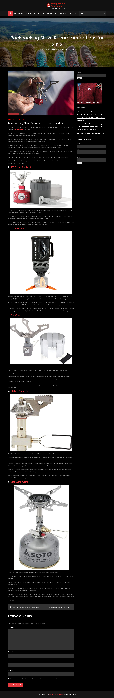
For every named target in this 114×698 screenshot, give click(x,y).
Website (10, 670)
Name (10, 652)
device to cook (19, 129)
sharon (12, 600)
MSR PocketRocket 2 (20, 167)
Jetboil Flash (17, 228)
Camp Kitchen (12, 119)
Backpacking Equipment (56, 694)
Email (10, 661)
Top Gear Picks (18, 13)
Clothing (28, 13)
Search (79, 72)
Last (78, 155)
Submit (79, 162)
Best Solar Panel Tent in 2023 (86, 130)
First (78, 149)
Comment (11, 627)
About (62, 13)
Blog (56, 13)
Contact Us (72, 13)
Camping (37, 13)
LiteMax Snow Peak (21, 391)
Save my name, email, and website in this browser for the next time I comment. (33, 678)
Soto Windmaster (20, 481)
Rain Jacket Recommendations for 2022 (90, 133)
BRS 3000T (16, 314)
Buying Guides (47, 13)
